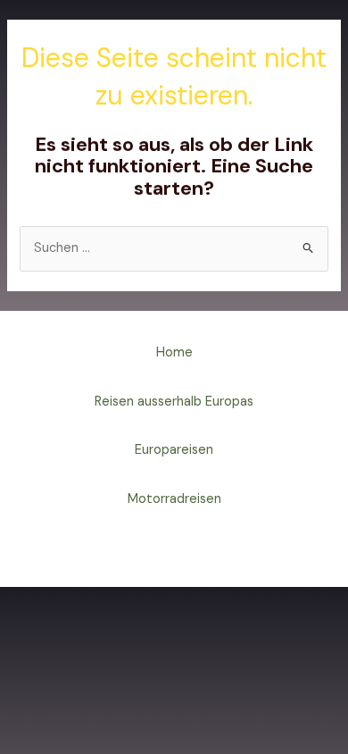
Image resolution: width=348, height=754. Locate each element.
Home (174, 352)
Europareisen (174, 449)
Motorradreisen (174, 498)
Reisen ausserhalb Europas (174, 401)
